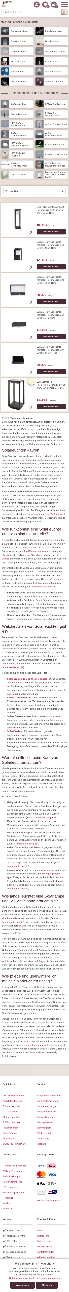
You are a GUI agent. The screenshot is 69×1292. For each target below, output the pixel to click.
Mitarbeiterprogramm (14, 1192)
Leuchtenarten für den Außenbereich (45, 514)
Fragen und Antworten (49, 1095)
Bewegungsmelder (51, 873)
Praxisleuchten (10, 1127)
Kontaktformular (45, 1251)
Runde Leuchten (11, 1106)
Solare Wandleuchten (19, 697)
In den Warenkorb (51, 231)
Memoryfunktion (11, 1117)
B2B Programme (11, 1187)
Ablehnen (47, 1285)
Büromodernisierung (48, 1101)
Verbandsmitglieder (13, 1181)
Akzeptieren (22, 1285)
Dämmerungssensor (39, 551)
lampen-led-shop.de (44, 586)
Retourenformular (46, 1111)
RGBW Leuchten (12, 1122)
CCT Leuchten (10, 1111)
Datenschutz (43, 1241)
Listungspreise (44, 1122)
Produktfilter (11, 191)
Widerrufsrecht (45, 1246)
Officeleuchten (10, 1133)
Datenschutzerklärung (20, 1278)
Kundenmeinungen (47, 1106)
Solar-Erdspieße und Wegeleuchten (27, 678)
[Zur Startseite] (3, 22)
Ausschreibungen (12, 1176)
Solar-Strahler (15, 731)
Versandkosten (45, 1117)
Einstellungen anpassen (47, 1278)
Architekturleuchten (13, 1101)
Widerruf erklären (46, 1257)
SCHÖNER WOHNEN (14, 1143)
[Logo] (6, 4)
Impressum (43, 1235)
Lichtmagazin (44, 1127)
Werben (7, 1203)
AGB (39, 1230)
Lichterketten (54, 716)
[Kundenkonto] (37, 5)
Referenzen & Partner (14, 1165)
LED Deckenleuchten (14, 1095)
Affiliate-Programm (13, 1171)
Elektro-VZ (8, 1208)
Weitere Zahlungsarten (49, 1200)
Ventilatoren (9, 1138)
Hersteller (8, 1197)
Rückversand (44, 1133)
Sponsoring (43, 1138)
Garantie (41, 1143)
